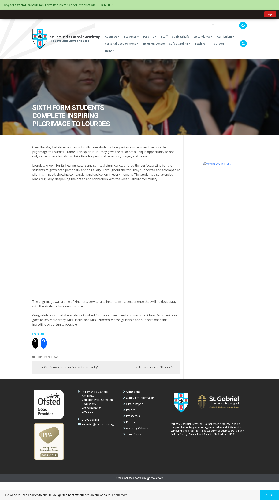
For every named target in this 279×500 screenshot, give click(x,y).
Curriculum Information (140, 398)
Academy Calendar (137, 428)
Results (130, 422)
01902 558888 (90, 419)
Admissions (133, 392)
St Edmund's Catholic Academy (75, 36)
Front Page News (47, 356)
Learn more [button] (120, 495)
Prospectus (133, 416)
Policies (130, 410)
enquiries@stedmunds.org (98, 424)
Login (270, 14)
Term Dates (133, 434)
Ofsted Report (134, 404)
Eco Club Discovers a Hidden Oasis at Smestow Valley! (67, 367)
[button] (243, 43)
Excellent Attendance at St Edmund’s (155, 367)
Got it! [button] (270, 495)
